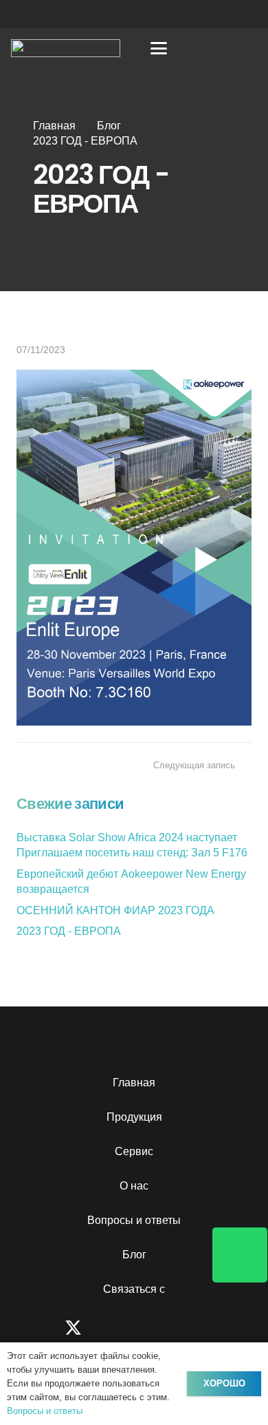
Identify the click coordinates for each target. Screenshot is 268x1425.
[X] (73, 1328)
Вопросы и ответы (134, 1220)
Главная (134, 1082)
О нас (134, 1186)
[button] (159, 48)
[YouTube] (156, 1327)
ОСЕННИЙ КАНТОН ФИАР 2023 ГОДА (115, 910)
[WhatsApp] (237, 1327)
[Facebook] (30, 1327)
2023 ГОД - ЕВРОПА (68, 931)
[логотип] (65, 48)
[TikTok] (115, 1327)
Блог (134, 1254)
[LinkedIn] (196, 1327)
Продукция (134, 1117)
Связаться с (134, 1289)
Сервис (134, 1151)
